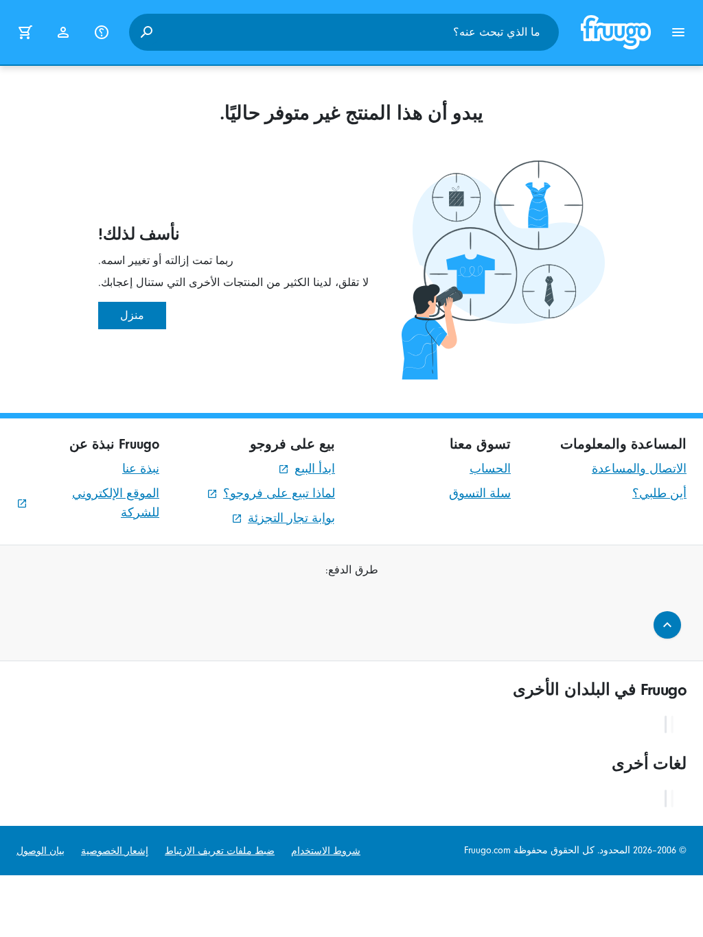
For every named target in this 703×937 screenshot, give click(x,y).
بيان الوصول (40, 851)
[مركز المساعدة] (101, 32)
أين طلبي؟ (659, 493)
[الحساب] (63, 32)
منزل (132, 315)
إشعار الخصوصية (114, 851)
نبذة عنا (140, 469)
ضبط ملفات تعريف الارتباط (220, 851)
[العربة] (24, 32)
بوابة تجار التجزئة (291, 518)
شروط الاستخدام (325, 851)
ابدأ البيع (315, 469)
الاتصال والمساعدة (639, 469)
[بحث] (146, 32)
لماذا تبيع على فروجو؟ (279, 493)
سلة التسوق (480, 493)
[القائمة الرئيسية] (678, 32)
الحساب (490, 469)
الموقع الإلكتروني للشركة (115, 503)
